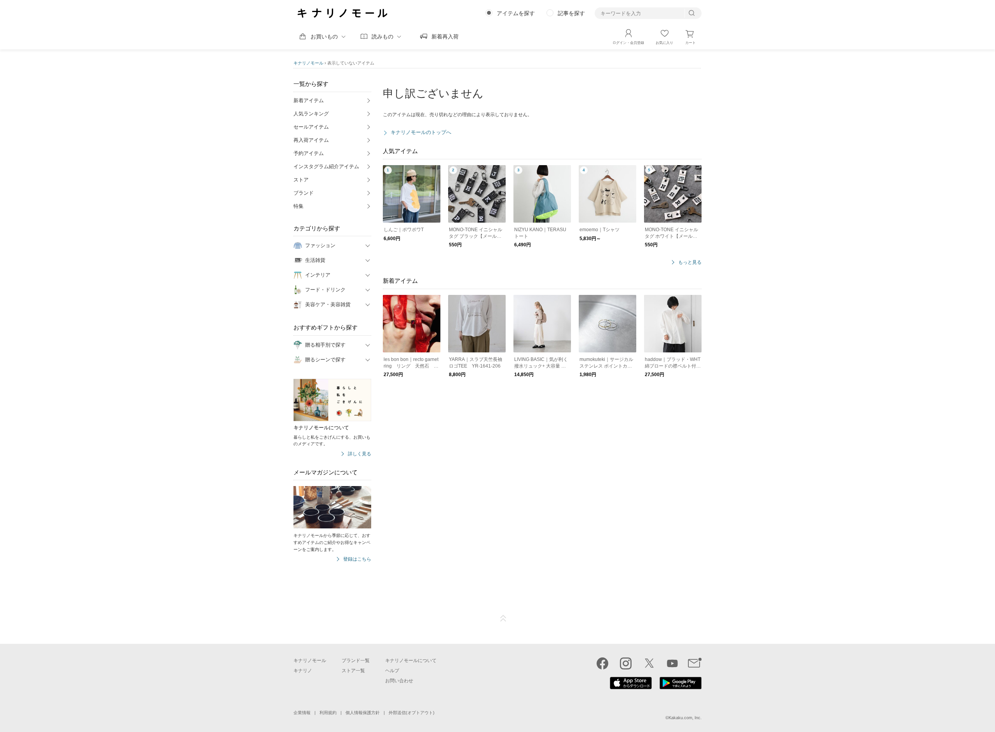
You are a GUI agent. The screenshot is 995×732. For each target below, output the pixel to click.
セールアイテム (311, 127)
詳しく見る (359, 454)
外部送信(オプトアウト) (412, 712)
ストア (301, 180)
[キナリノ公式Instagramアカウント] (626, 663)
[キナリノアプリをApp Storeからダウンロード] (631, 687)
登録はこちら (357, 559)
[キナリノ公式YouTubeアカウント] (672, 663)
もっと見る (690, 262)
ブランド (303, 193)
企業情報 (302, 712)
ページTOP (503, 618)
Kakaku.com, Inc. (685, 717)
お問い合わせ (399, 680)
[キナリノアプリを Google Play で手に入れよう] (681, 687)
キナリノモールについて (410, 660)
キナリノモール (308, 63)
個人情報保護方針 (363, 712)
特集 (298, 206)
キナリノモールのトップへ (421, 132)
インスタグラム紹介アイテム (326, 166)
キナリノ (302, 670)
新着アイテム (308, 100)
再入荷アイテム (311, 140)
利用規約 (328, 712)
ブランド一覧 (356, 660)
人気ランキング (311, 114)
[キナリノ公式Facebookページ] (602, 663)
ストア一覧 (353, 670)
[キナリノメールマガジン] (695, 663)
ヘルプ (392, 670)
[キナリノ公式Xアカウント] (649, 663)
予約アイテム (308, 153)
